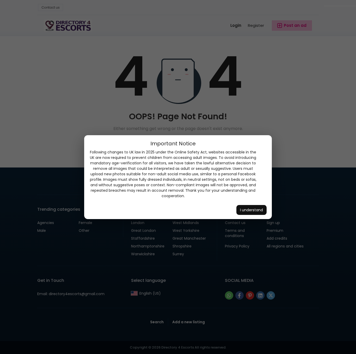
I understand (251, 210)
